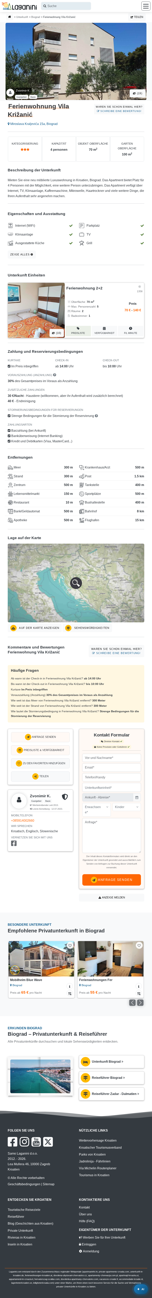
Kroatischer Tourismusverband (100, 1147)
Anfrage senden (43, 736)
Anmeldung (90, 1251)
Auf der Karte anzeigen (38, 627)
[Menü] (145, 6)
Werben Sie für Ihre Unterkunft (103, 1237)
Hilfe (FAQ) (87, 1221)
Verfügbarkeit (104, 333)
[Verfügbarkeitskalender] (69, 993)
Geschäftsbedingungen (24, 1184)
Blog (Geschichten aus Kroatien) (30, 1223)
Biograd (35, 17)
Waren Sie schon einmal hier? (119, 108)
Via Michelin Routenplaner (97, 1168)
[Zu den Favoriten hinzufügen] (70, 945)
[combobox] (66, 6)
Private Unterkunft (20, 1230)
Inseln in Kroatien (20, 1244)
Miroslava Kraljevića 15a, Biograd (34, 124)
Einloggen (88, 1244)
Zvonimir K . (23, 90)
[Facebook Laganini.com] (12, 1141)
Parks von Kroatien (92, 1154)
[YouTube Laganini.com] (36, 1141)
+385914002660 (22, 820)
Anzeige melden (113, 897)
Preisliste (78, 333)
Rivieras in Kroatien (21, 1237)
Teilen (138, 17)
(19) (139, 93)
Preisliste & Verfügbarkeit (43, 750)
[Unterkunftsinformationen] (69, 986)
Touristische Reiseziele (24, 1209)
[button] (76, 583)
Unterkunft (22, 17)
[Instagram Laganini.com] (24, 1141)
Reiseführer (16, 1216)
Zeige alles (20, 254)
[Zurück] (16, 959)
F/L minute (130, 333)
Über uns (85, 1214)
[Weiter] (67, 959)
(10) (58, 333)
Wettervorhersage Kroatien (98, 1140)
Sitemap (48, 1184)
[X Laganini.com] (48, 1141)
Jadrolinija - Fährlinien (94, 1161)
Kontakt (84, 1207)
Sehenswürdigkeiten (91, 627)
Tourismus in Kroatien (94, 1175)
